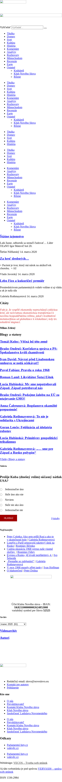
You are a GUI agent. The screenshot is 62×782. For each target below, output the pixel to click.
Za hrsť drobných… (14, 258)
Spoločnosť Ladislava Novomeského (27, 713)
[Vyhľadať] (45, 28)
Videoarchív (8, 631)
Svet (9, 39)
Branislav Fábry (26, 552)
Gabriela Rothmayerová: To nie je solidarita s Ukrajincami (24, 418)
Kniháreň (19, 70)
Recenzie (12, 61)
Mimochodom (14, 58)
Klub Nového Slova (25, 73)
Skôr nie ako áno (14, 504)
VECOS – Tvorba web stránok (30, 762)
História (11, 45)
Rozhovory (13, 55)
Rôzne (17, 76)
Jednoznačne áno (14, 489)
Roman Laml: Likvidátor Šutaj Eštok (27, 377)
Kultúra (11, 42)
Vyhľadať (5, 27)
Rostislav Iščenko (25, 545)
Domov (11, 36)
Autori (4, 638)
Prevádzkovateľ (15, 704)
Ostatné (11, 67)
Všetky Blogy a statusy (12, 459)
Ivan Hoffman (51, 567)
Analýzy (11, 52)
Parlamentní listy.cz (17, 745)
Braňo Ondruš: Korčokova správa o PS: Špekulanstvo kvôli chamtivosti (28, 350)
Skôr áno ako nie (14, 494)
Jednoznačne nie (14, 510)
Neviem (9, 499)
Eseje (10, 64)
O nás (10, 701)
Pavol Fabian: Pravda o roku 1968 (25, 370)
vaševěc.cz (13, 748)
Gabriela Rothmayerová (42, 539)
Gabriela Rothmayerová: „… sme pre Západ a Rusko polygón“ (26, 450)
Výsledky (55, 518)
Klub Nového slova (17, 710)
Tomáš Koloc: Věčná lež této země (23, 341)
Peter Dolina (31, 570)
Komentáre (13, 48)
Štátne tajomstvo (12, 236)
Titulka (10, 33)
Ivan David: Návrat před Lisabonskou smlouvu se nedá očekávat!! (27, 361)
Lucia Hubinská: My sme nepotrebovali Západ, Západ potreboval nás (28, 386)
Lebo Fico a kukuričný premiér (22, 280)
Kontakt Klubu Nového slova (23, 707)
